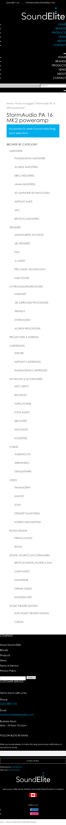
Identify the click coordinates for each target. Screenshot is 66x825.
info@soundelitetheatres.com (40, 3)
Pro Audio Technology (30, 269)
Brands (60, 28)
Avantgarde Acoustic (29, 234)
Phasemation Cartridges (30, 370)
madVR (19, 496)
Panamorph (22, 487)
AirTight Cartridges (27, 361)
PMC (17, 252)
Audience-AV (22, 454)
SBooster (20, 421)
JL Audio (19, 260)
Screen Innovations (27, 522)
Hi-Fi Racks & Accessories (26, 379)
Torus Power (22, 403)
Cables (13, 446)
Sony (17, 504)
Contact (59, 45)
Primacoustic (23, 538)
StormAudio (22, 319)
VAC (17, 210)
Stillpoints (21, 429)
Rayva (18, 546)
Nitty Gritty (21, 386)
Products (59, 32)
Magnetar (21, 580)
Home (62, 24)
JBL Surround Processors (31, 302)
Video (13, 480)
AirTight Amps (23, 201)
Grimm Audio (23, 588)
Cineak (18, 621)
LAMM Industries (24, 184)
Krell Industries (24, 175)
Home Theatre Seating (23, 605)
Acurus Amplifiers (26, 167)
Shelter (19, 353)
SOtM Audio (22, 412)
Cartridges (17, 345)
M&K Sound (21, 278)
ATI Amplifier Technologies (32, 192)
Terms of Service (9, 665)
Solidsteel (20, 438)
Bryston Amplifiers (26, 218)
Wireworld (21, 462)
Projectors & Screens (24, 337)
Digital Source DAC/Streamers (29, 555)
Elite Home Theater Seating (31, 613)
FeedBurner (17, 767)
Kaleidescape (23, 597)
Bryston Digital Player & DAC (33, 562)
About (61, 41)
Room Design (18, 530)
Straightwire (22, 471)
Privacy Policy (8, 670)
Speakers (15, 227)
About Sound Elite (10, 644)
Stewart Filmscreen (27, 513)
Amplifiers (16, 151)
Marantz (20, 294)
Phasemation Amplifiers (29, 158)
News (62, 36)
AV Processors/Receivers (26, 286)
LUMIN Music (22, 571)
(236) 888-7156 (13, 3)
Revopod (20, 395)
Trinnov (19, 311)
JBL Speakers (22, 243)
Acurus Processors (27, 328)
